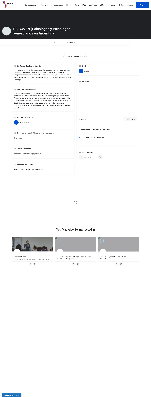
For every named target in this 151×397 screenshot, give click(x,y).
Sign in (123, 5)
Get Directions (130, 119)
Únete (77, 5)
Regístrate (143, 5)
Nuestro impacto (57, 5)
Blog (68, 5)
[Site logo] (8, 5)
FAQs (84, 5)
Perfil (53, 42)
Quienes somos (30, 5)
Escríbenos (93, 5)
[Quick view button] (30, 264)
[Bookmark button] (34, 264)
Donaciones (71, 42)
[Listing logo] (6, 31)
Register (131, 5)
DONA (102, 5)
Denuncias (111, 5)
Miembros (44, 5)
